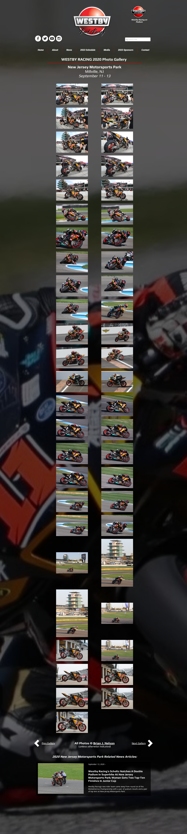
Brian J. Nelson (104, 743)
